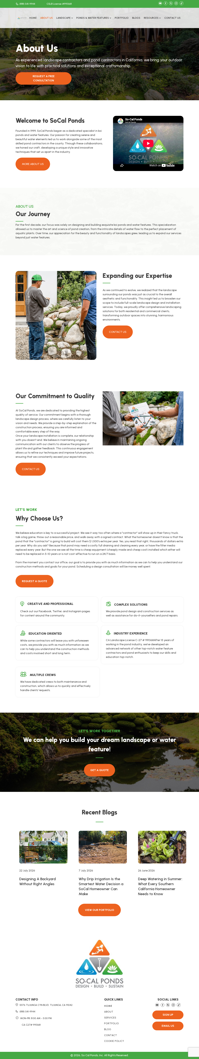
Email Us (168, 1026)
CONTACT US (117, 332)
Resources (151, 17)
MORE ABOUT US (33, 164)
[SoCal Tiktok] (181, 4)
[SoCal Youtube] (160, 3)
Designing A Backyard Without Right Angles (37, 881)
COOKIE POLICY (114, 1041)
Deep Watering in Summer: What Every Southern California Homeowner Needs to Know (160, 886)
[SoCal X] (171, 3)
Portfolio (122, 17)
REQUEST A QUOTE (34, 581)
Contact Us (172, 17)
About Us (46, 17)
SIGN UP (168, 1014)
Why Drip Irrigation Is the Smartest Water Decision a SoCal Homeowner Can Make (101, 886)
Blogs (136, 17)
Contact (110, 1035)
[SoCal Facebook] (165, 3)
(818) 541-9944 (27, 3)
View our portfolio (99, 910)
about (108, 1011)
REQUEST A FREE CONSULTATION (44, 78)
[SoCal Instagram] (176, 3)
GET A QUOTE (99, 770)
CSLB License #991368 (59, 3)
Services (110, 1017)
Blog (107, 1029)
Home (33, 17)
